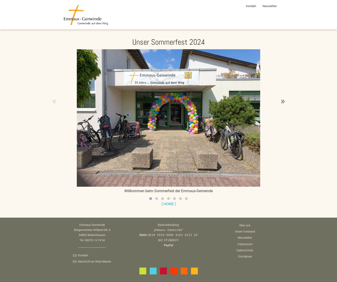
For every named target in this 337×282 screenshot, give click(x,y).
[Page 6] (180, 198)
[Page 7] (186, 198)
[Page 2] (156, 198)
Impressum (245, 244)
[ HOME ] (169, 204)
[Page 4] (168, 198)
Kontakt (251, 6)
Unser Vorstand (245, 231)
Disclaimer (245, 256)
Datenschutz (245, 250)
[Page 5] (174, 198)
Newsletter (269, 6)
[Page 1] (150, 198)
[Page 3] (162, 198)
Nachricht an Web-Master (94, 261)
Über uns (245, 225)
